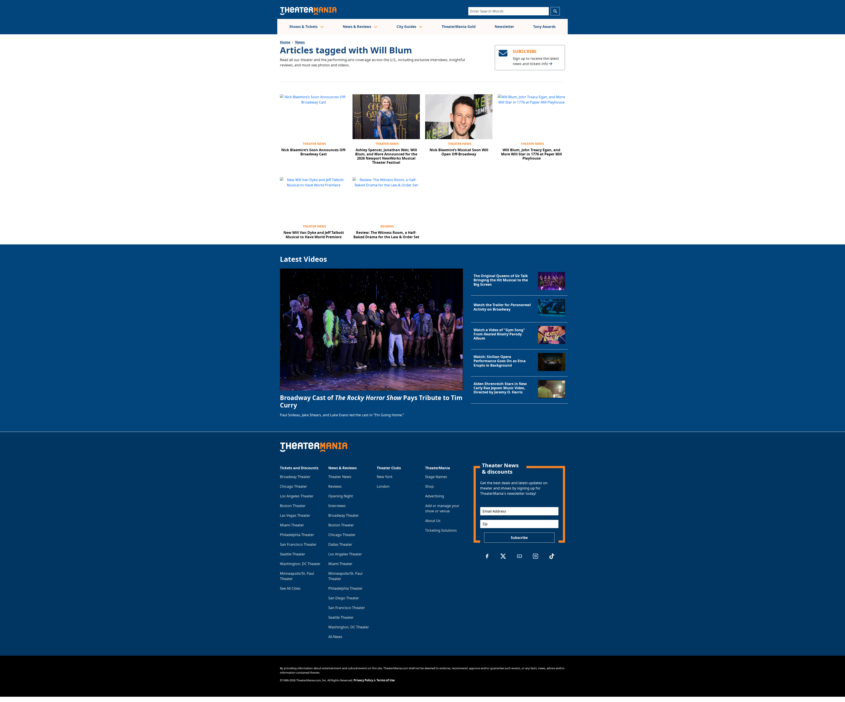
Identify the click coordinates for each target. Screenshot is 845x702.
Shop (429, 486)
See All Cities (290, 588)
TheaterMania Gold (459, 26)
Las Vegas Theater (295, 515)
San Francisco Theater (298, 544)
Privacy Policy (363, 680)
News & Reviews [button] (357, 26)
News (300, 42)
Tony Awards (544, 26)
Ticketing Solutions (441, 530)
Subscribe (519, 537)
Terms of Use (386, 680)
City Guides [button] (407, 26)
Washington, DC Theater (300, 563)
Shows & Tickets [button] (303, 26)
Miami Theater (292, 525)
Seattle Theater (292, 554)
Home (285, 42)
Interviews (337, 505)
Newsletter (504, 26)
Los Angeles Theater (297, 496)
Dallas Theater (340, 544)
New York (385, 476)
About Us (433, 520)
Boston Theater (293, 505)
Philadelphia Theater (297, 534)
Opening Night (340, 496)
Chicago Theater (293, 486)
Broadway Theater (295, 476)
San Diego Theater (343, 598)
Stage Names (436, 476)
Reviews (387, 226)
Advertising (434, 496)
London (383, 486)
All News (335, 636)
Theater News (314, 144)
